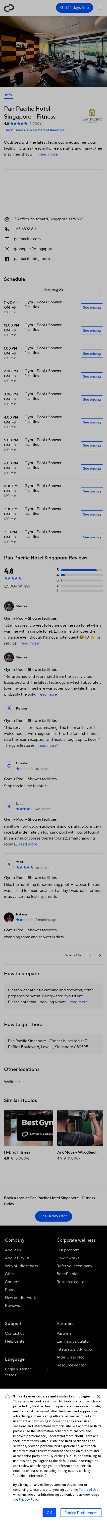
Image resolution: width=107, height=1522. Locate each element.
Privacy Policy (29, 1499)
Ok (49, 1512)
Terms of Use (89, 1489)
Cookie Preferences (81, 1512)
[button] (98, 1396)
